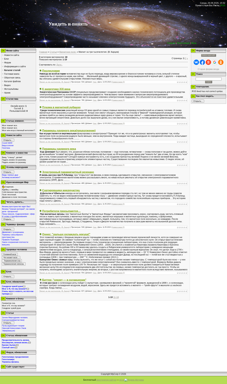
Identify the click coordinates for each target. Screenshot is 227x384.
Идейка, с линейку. (10, 190)
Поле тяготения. (9, 195)
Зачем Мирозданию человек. (15, 317)
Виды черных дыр (10, 175)
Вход (193, 43)
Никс (95, 82)
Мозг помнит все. (10, 125)
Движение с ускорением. (13, 232)
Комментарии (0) (118, 82)
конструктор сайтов (106, 380)
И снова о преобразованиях (14, 216)
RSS (223, 5)
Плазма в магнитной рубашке (61, 107)
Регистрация (183, 43)
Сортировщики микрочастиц (61, 190)
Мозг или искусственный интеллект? (18, 130)
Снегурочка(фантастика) (13, 320)
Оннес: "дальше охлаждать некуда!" (66, 234)
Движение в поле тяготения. (14, 197)
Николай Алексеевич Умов (14, 328)
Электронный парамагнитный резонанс (68, 171)
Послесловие (51, 70)
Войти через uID (208, 55)
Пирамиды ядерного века (59, 148)
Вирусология (7, 145)
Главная (171, 43)
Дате (58, 64)
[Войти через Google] (214, 62)
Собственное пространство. (14, 192)
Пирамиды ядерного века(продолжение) (69, 130)
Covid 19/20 (7, 143)
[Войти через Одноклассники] (220, 62)
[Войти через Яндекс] (208, 62)
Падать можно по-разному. (14, 160)
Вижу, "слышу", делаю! (12, 157)
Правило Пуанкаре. (11, 240)
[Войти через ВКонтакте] (196, 62)
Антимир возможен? (11, 177)
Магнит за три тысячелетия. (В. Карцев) (55, 82)
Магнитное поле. (67, 52)
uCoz (121, 380)
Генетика (6, 148)
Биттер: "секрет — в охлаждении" (64, 279)
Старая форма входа (208, 69)
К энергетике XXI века (56, 88)
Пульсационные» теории (13, 326)
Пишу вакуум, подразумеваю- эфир (18, 214)
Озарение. (9, 187)
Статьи (53, 52)
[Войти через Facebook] (202, 62)
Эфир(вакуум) (8, 331)
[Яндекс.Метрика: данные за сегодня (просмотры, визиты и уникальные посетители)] (134, 380)
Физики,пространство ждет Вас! (16, 206)
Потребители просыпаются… (61, 210)
